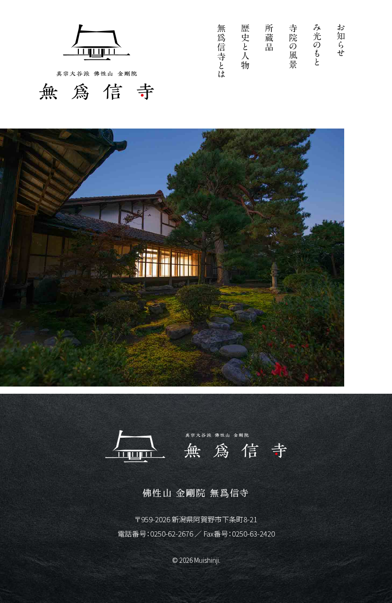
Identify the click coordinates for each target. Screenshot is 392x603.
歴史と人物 (245, 52)
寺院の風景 (293, 52)
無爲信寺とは (221, 52)
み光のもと (317, 52)
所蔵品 (269, 52)
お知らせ (341, 52)
